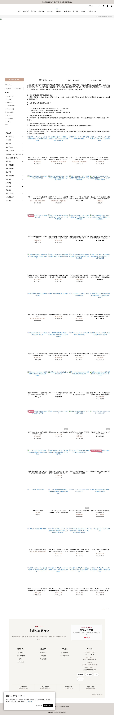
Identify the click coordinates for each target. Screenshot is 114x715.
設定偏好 (39, 705)
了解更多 (29, 701)
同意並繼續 (47, 705)
